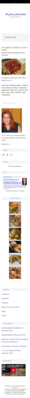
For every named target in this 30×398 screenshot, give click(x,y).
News (4, 311)
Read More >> (6, 144)
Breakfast (18, 85)
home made (5, 92)
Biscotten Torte (7, 330)
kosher (12, 92)
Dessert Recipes (6, 88)
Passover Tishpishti (19, 346)
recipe (23, 92)
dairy (26, 90)
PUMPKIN (18, 92)
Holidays (15, 88)
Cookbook (25, 85)
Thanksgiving (22, 88)
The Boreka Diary (15, 16)
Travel (4, 316)
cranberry (21, 90)
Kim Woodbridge (21, 389)
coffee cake (13, 90)
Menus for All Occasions (11, 307)
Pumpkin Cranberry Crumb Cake (14, 48)
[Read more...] (7, 80)
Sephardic (5, 298)
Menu (15, 2)
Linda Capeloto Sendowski (17, 394)
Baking (12, 85)
